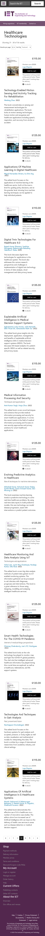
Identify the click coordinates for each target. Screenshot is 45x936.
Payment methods (10, 850)
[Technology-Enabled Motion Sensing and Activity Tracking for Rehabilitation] (12, 67)
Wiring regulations (8, 23)
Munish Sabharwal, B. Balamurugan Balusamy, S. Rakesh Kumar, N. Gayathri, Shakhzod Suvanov (19, 803)
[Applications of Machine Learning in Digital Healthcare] (12, 144)
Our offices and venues (11, 904)
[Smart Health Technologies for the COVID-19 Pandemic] (12, 612)
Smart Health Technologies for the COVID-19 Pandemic (19, 637)
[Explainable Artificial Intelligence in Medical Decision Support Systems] (12, 293)
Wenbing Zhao (9, 100)
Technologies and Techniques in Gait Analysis (20, 716)
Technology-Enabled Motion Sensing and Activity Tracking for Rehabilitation (20, 93)
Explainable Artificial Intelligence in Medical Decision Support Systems (18, 320)
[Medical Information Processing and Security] (12, 372)
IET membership (22, 23)
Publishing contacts (10, 890)
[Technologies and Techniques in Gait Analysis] (12, 691)
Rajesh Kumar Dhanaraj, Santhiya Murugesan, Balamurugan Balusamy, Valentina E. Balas (17, 248)
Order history (8, 879)
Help (5, 882)
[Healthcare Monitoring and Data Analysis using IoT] (12, 531)
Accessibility (20, 918)
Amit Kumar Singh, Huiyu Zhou (15, 405)
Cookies (20, 915)
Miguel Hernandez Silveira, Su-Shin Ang (19, 173)
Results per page (5, 47)
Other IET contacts (10, 893)
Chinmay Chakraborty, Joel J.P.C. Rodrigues (20, 646)
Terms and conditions (11, 861)
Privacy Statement (31, 915)
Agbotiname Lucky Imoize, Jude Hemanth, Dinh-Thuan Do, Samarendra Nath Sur (20, 327)
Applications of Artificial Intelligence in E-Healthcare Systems (19, 794)
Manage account (9, 875)
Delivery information (10, 854)
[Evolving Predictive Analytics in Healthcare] (12, 451)
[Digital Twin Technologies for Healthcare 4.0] (12, 216)
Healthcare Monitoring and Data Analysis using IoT (19, 556)
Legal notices (33, 920)
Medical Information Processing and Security (17, 396)
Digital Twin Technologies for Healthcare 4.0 (20, 241)
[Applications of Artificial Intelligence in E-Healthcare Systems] (12, 768)
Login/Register (27, 67)
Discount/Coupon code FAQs (14, 865)
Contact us (32, 23)
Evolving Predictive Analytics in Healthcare (19, 476)
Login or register (9, 872)
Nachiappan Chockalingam (14, 725)
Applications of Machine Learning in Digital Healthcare (20, 168)
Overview (6, 901)
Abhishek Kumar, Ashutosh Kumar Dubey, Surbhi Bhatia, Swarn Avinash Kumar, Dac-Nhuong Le (20, 488)
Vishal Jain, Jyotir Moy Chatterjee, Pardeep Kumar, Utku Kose (20, 566)
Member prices (8, 858)
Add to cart (31, 71)
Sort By (18, 47)
